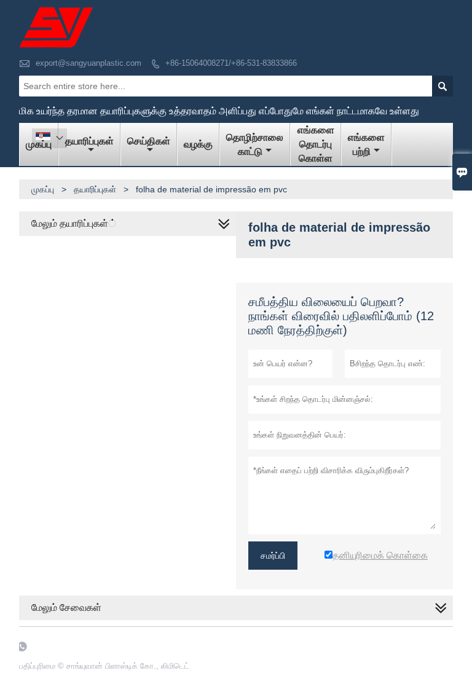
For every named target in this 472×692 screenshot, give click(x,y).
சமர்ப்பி (273, 555)
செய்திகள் (148, 141)
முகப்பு (42, 189)
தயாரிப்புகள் (89, 141)
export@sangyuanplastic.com (88, 63)
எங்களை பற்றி (366, 144)
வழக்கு (198, 144)
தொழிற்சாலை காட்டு (254, 144)
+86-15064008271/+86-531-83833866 (231, 63)
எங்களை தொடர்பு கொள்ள (315, 144)
